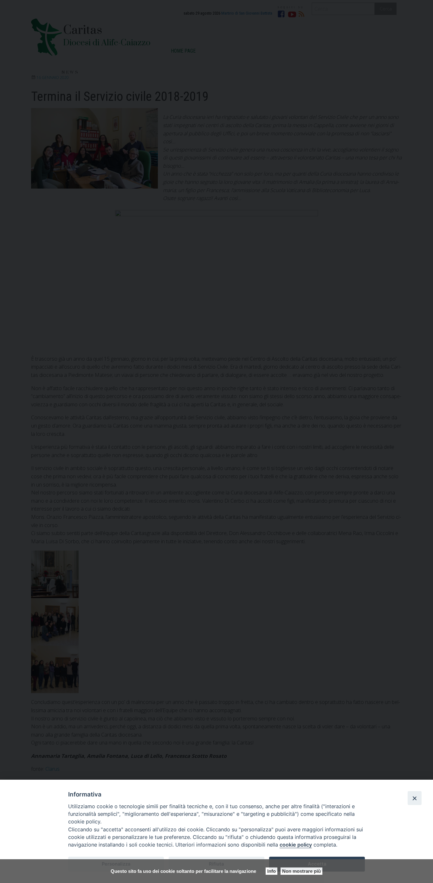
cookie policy (296, 844)
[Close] (415, 798)
